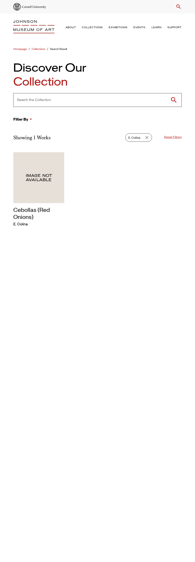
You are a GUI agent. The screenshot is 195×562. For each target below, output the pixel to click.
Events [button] (139, 27)
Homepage (20, 49)
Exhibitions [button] (118, 27)
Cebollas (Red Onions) (31, 213)
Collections (38, 49)
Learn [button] (156, 27)
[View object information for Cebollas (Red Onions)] (38, 176)
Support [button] (174, 27)
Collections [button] (92, 27)
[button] (178, 7)
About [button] (71, 27)
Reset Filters (173, 137)
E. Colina (134, 137)
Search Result (58, 49)
